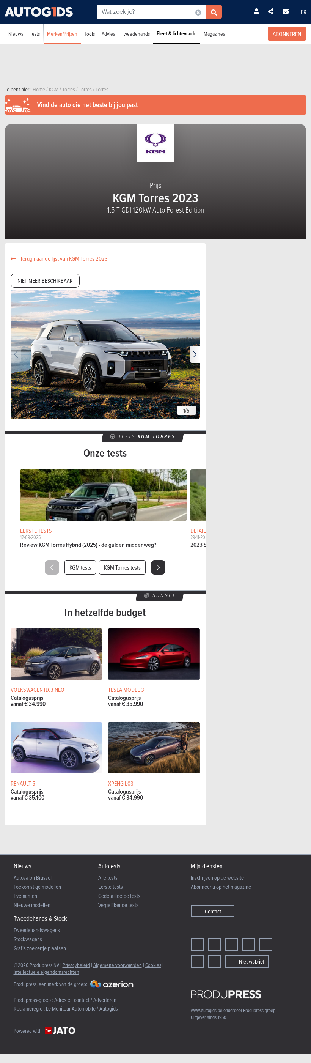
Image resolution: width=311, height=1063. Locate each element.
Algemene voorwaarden (117, 965)
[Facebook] (197, 944)
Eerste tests (110, 887)
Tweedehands (136, 33)
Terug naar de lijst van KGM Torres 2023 (63, 258)
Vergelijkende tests (118, 905)
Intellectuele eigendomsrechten (46, 971)
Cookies (153, 965)
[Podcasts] (214, 961)
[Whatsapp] (265, 944)
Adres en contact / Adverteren (85, 1000)
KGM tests (80, 567)
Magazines (214, 33)
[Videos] (197, 961)
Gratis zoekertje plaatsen (40, 948)
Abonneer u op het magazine (221, 887)
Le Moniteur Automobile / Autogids (82, 1009)
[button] (195, 354)
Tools (90, 33)
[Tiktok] (248, 944)
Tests (35, 33)
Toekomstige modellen (37, 887)
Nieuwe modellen (32, 905)
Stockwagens (28, 939)
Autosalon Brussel (33, 878)
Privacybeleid (76, 965)
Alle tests (108, 878)
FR (303, 12)
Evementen (25, 896)
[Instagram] (214, 944)
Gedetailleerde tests (119, 896)
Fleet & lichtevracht (177, 34)
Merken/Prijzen (62, 33)
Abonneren (287, 34)
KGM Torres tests (122, 567)
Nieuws (15, 33)
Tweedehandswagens (37, 930)
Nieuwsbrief (251, 961)
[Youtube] (231, 944)
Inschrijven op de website (217, 878)
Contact (213, 911)
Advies (108, 33)
